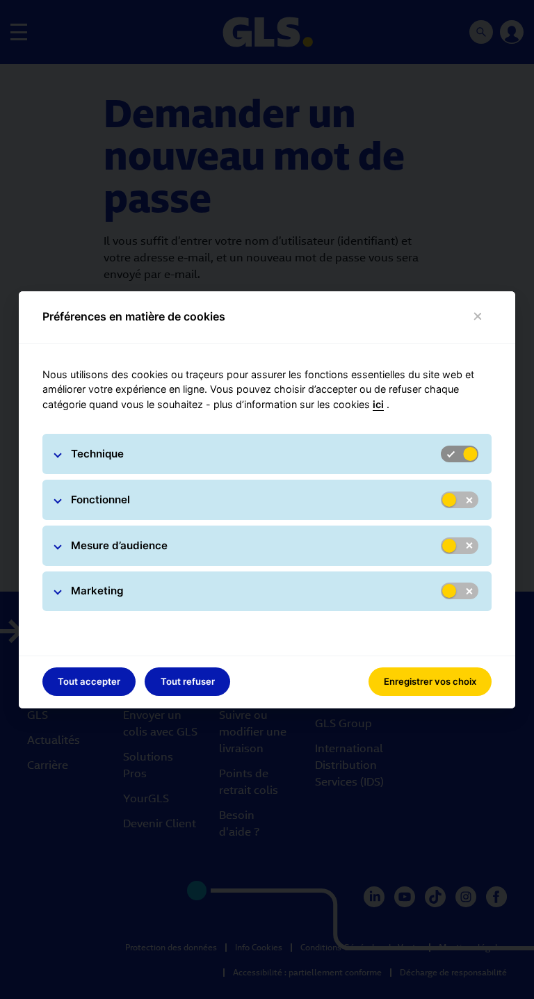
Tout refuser (188, 681)
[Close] (478, 316)
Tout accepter (89, 681)
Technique (97, 453)
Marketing (97, 590)
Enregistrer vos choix (430, 681)
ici (378, 404)
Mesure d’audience (119, 545)
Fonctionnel (100, 499)
